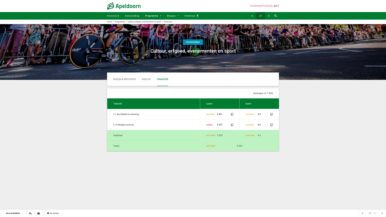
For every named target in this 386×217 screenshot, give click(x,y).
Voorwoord (113, 16)
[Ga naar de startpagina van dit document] (124, 6)
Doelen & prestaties (124, 79)
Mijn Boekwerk (13, 213)
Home (109, 22)
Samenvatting (132, 16)
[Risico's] (252, 16)
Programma (151, 16)
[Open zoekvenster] (275, 16)
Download (190, 16)
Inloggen (53, 213)
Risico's (146, 79)
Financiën (168, 22)
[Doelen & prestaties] (268, 16)
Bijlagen (171, 16)
